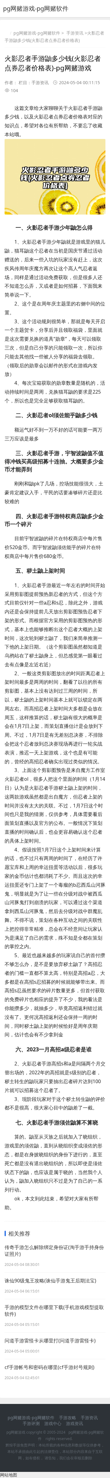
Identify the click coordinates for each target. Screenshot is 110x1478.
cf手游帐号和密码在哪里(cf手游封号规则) (49, 1367)
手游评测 (31, 1423)
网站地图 (8, 1475)
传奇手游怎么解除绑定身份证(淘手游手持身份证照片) (54, 1250)
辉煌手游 (13, 1445)
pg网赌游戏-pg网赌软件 (35, 8)
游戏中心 (52, 1423)
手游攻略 (67, 1417)
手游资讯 (74, 33)
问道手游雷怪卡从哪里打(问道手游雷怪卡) (50, 1340)
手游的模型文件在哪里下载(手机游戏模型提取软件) (54, 1310)
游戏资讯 (74, 1423)
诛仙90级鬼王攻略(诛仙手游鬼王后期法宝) (50, 1280)
